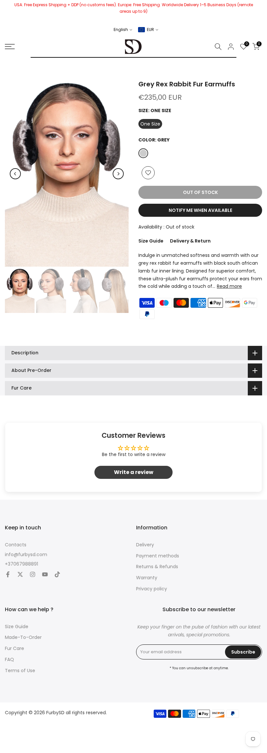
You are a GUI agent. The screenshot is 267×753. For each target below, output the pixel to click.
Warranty (146, 578)
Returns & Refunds (157, 567)
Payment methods (157, 556)
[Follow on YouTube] (45, 575)
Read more (229, 286)
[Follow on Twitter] (20, 575)
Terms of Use (20, 671)
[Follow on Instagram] (32, 575)
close (7, 11)
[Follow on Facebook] (8, 575)
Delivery (145, 545)
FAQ (9, 660)
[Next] (118, 173)
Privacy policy (151, 589)
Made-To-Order (23, 637)
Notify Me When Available (200, 210)
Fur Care (14, 648)
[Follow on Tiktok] (57, 575)
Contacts (15, 545)
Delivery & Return (190, 241)
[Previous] (15, 173)
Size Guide (150, 241)
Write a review (133, 472)
